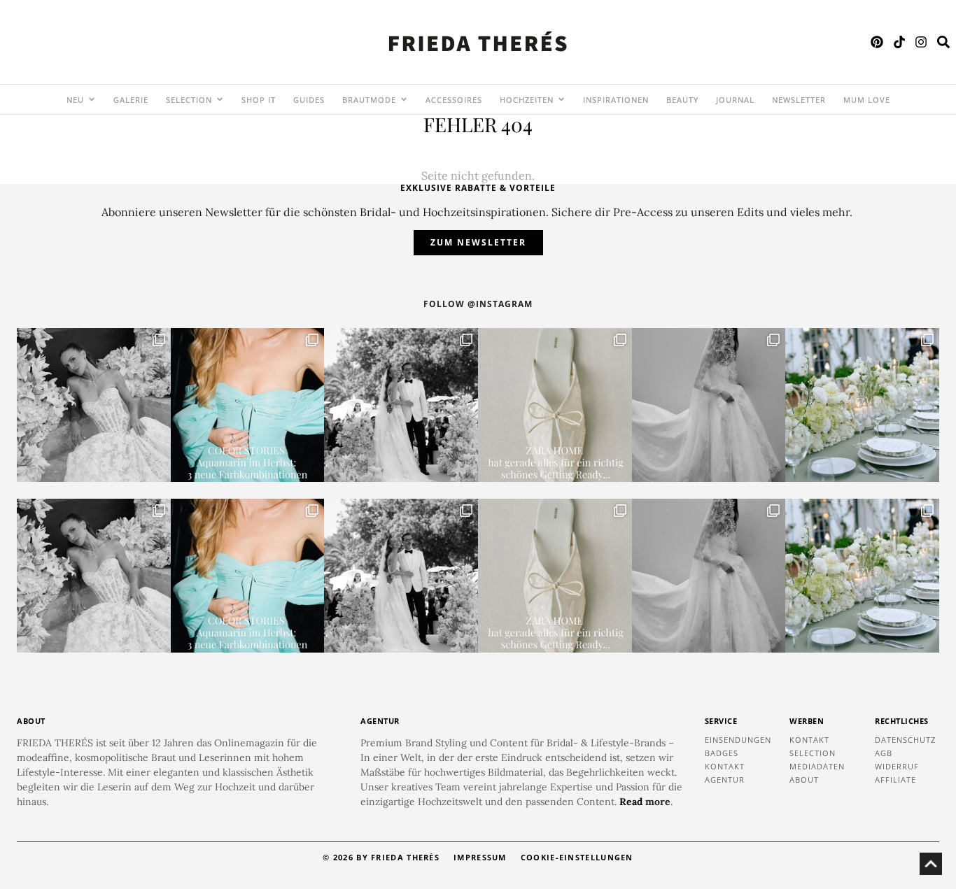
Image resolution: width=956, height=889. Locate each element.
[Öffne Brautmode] (404, 99)
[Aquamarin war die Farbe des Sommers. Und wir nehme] (248, 405)
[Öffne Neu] (91, 99)
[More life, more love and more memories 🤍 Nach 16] (401, 405)
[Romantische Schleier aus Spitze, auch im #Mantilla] (709, 405)
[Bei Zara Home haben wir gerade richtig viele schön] (555, 405)
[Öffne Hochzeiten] (561, 99)
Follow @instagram (478, 304)
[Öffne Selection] (220, 99)
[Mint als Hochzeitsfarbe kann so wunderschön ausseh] (862, 405)
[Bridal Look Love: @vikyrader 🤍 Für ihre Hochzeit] (94, 405)
